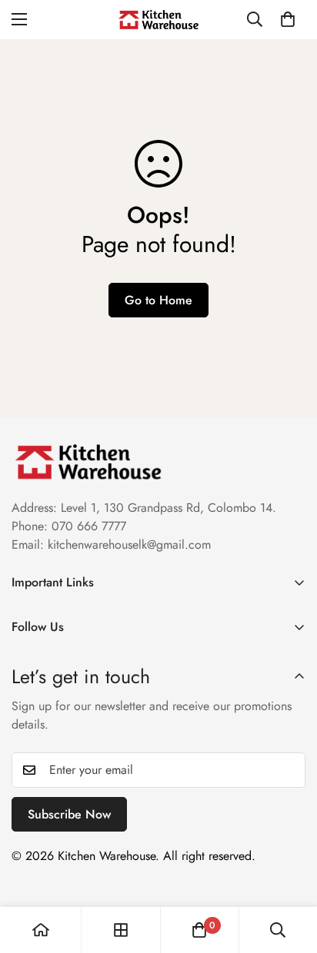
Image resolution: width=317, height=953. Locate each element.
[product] (41, 930)
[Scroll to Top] (289, 871)
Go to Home (158, 300)
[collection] (120, 930)
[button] (287, 19)
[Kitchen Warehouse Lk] (158, 19)
